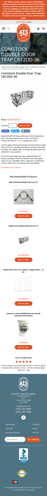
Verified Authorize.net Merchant (22, 474)
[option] (23, 97)
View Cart (9, 428)
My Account (10, 424)
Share (6, 131)
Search (8, 28)
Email (27, 131)
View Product (23, 196)
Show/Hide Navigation (3, 28)
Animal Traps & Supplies (23, 33)
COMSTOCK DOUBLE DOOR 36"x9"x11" (23, 226)
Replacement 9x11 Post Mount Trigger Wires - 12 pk (23, 271)
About (35, 428)
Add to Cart (23, 216)
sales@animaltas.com (24, 406)
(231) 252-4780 (23, 411)
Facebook (23, 417)
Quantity (4, 125)
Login (38, 28)
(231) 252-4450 (23, 22)
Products (36, 424)
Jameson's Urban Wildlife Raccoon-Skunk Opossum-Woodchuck (23, 314)
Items (43, 28)
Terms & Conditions (18, 490)
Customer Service (13, 432)
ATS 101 (36, 432)
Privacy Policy (30, 490)
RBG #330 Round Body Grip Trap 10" (23, 182)
